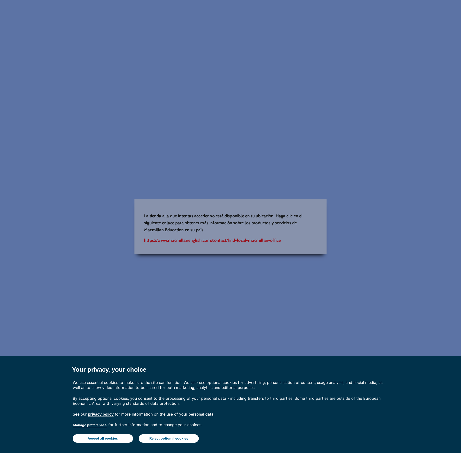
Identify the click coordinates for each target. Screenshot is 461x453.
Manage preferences (90, 425)
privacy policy (101, 414)
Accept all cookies (103, 438)
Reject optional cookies (168, 438)
